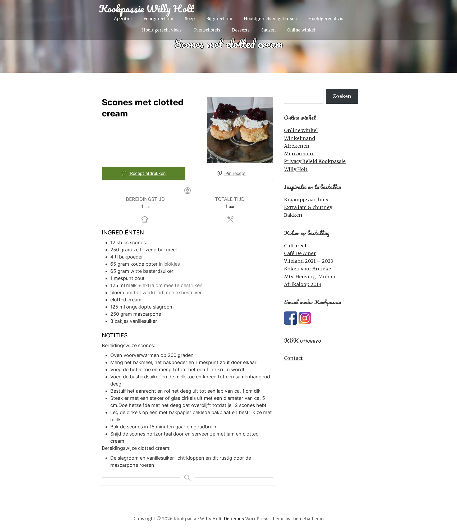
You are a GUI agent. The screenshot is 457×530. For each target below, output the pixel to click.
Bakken (293, 215)
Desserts (241, 30)
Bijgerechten (219, 18)
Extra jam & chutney (308, 207)
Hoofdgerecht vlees (162, 30)
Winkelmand (299, 138)
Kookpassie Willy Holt (146, 8)
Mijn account (299, 154)
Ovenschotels (206, 30)
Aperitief (123, 18)
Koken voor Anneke (307, 269)
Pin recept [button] (235, 173)
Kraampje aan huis (306, 200)
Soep (190, 18)
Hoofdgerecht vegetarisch (270, 18)
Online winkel (301, 30)
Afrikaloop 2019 (302, 284)
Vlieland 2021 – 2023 (308, 261)
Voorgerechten (158, 18)
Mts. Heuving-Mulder (310, 277)
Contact (293, 358)
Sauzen (268, 30)
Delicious (234, 518)
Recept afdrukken (147, 173)
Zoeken (342, 96)
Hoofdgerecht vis (325, 18)
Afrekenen (296, 146)
